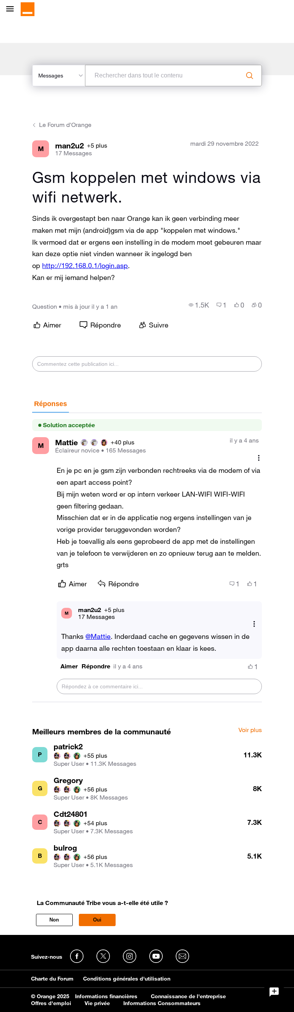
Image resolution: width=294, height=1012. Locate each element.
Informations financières (106, 996)
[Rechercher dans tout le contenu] (249, 75)
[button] (69, 666)
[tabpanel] (146, 557)
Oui (97, 920)
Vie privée (97, 1003)
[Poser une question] (274, 992)
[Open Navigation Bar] (12, 9)
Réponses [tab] (50, 404)
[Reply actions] (254, 623)
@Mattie (98, 636)
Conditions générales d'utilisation (126, 978)
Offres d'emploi (51, 1003)
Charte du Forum (52, 978)
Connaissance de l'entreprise (188, 996)
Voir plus (250, 730)
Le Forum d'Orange (65, 124)
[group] (199, 305)
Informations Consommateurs (162, 1003)
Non (54, 920)
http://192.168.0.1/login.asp (85, 265)
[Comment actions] (259, 457)
